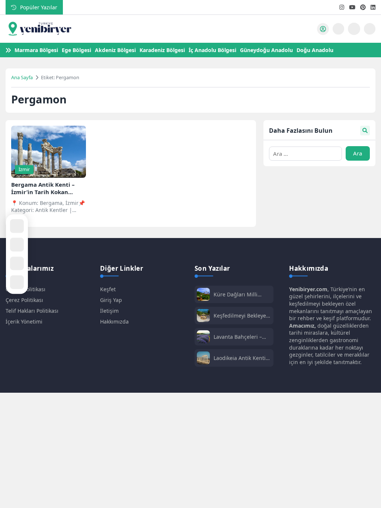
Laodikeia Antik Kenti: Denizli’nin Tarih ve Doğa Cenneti (240, 357)
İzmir (24, 169)
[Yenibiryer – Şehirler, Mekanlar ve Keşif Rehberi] (39, 29)
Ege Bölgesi (76, 50)
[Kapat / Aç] (17, 282)
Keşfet (108, 289)
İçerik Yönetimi (24, 321)
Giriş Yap (111, 299)
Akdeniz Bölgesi (115, 50)
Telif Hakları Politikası (32, 310)
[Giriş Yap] (323, 29)
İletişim (109, 310)
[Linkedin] (373, 7)
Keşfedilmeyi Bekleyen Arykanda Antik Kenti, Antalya (241, 315)
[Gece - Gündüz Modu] (369, 32)
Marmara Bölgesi (36, 50)
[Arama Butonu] (338, 29)
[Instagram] (341, 7)
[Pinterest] (363, 7)
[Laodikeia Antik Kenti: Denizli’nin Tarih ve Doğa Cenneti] (203, 358)
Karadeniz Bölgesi (162, 50)
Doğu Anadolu (315, 50)
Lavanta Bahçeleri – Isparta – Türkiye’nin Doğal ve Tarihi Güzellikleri (239, 336)
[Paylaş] (17, 263)
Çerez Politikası (24, 299)
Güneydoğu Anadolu (266, 50)
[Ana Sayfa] (17, 244)
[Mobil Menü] (307, 29)
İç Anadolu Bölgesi (212, 50)
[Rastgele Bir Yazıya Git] (17, 226)
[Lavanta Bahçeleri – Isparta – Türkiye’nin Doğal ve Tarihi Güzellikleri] (203, 337)
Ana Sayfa (22, 77)
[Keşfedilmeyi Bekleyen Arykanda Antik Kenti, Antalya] (203, 316)
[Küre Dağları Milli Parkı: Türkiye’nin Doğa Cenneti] (203, 295)
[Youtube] (352, 7)
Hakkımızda (114, 321)
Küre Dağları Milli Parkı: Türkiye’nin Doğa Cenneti (242, 294)
